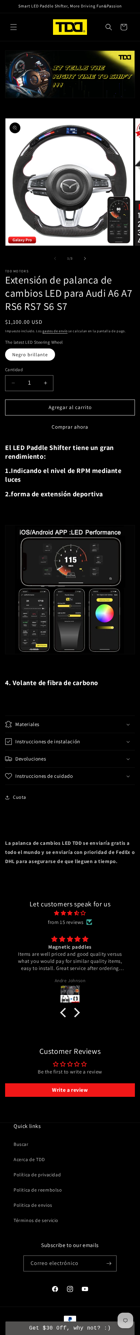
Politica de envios (33, 1205)
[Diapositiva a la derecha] (84, 258)
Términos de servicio (36, 1220)
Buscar (21, 1144)
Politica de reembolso (38, 1190)
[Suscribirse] (108, 1263)
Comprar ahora (70, 427)
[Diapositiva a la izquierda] (55, 258)
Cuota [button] (19, 797)
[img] (70, 913)
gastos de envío (55, 331)
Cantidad (14, 369)
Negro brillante (30, 355)
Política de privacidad (37, 1175)
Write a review (70, 1089)
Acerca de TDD (29, 1159)
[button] (13, 27)
